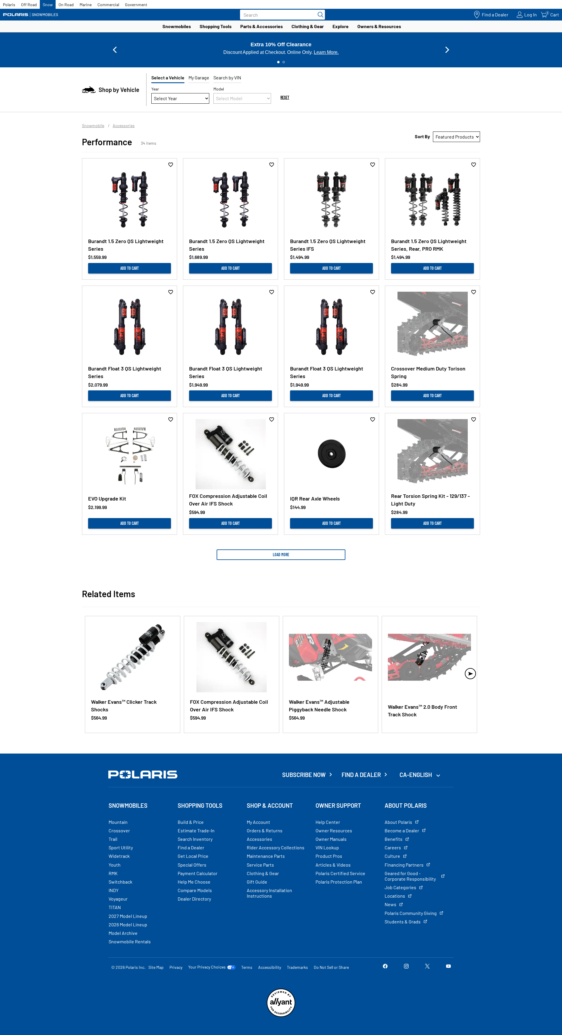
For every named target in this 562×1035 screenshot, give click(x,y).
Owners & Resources (379, 26)
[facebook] (385, 966)
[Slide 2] (283, 62)
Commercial (108, 4)
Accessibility (269, 967)
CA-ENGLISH (416, 774)
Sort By (422, 136)
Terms (246, 967)
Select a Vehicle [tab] (167, 77)
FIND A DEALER (361, 774)
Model (218, 88)
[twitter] (427, 966)
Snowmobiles (176, 26)
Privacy (175, 967)
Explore (341, 26)
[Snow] (31, 15)
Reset (284, 97)
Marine (86, 4)
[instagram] (406, 966)
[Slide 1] (278, 62)
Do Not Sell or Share (331, 967)
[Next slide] (447, 49)
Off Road (29, 4)
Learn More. (326, 52)
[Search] (319, 15)
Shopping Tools (216, 26)
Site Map (156, 967)
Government (136, 4)
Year (155, 88)
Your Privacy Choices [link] (207, 967)
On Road (66, 4)
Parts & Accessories (261, 26)
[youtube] (448, 966)
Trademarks (297, 967)
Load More (281, 554)
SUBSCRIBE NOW (304, 774)
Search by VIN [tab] (227, 77)
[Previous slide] (114, 49)
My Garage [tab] (199, 77)
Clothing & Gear (308, 26)
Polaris (9, 4)
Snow (48, 4)
